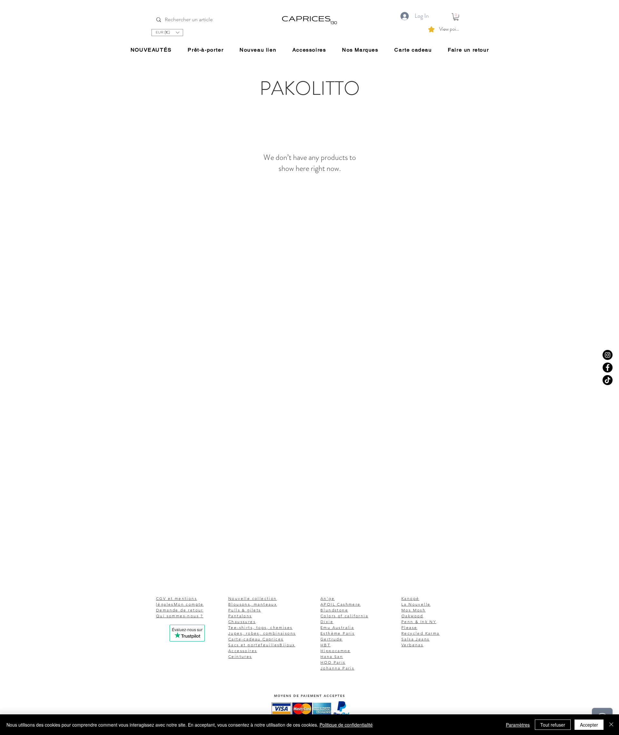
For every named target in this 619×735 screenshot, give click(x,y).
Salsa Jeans (415, 639)
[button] (167, 32)
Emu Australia (337, 627)
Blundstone (334, 610)
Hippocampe (335, 650)
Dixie (326, 621)
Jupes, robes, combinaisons (262, 633)
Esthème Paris (337, 633)
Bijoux (287, 644)
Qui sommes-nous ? (179, 615)
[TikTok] (608, 380)
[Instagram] (608, 355)
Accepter (589, 724)
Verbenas (412, 644)
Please (409, 627)
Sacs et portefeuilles (254, 644)
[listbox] (167, 32)
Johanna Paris (337, 668)
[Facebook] (608, 367)
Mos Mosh (413, 610)
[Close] (611, 725)
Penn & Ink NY (418, 621)
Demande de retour (179, 610)
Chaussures (242, 621)
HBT (325, 644)
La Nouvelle (415, 604)
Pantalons (240, 615)
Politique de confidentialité (346, 724)
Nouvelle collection (252, 598)
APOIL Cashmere (340, 604)
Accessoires (242, 650)
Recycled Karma (420, 633)
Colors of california (344, 615)
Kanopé (410, 598)
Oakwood (412, 615)
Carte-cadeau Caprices (255, 639)
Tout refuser (552, 724)
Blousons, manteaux (252, 604)
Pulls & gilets (244, 610)
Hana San (331, 656)
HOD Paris (333, 662)
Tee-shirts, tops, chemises (260, 627)
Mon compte (189, 604)
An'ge (327, 598)
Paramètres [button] (518, 724)
